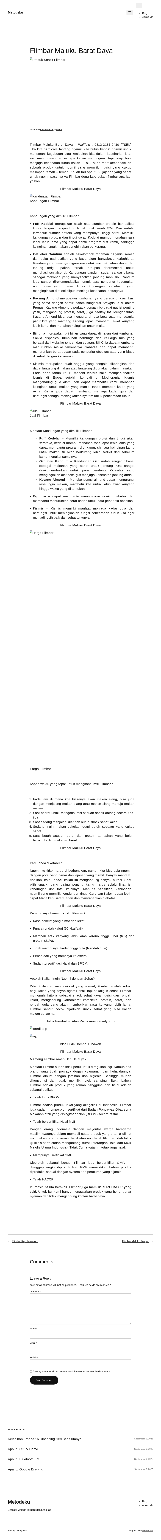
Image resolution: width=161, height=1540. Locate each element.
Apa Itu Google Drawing (25, 1469)
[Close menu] (139, 5)
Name (33, 1328)
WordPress (147, 1530)
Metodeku (15, 12)
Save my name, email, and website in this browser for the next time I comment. (71, 1371)
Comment (35, 1291)
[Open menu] (130, 12)
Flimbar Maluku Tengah (135, 1241)
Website (34, 1357)
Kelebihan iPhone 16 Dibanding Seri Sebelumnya (44, 1439)
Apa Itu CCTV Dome (23, 1449)
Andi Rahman (46, 129)
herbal (59, 129)
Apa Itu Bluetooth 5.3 (23, 1459)
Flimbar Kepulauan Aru (25, 1241)
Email (33, 1343)
